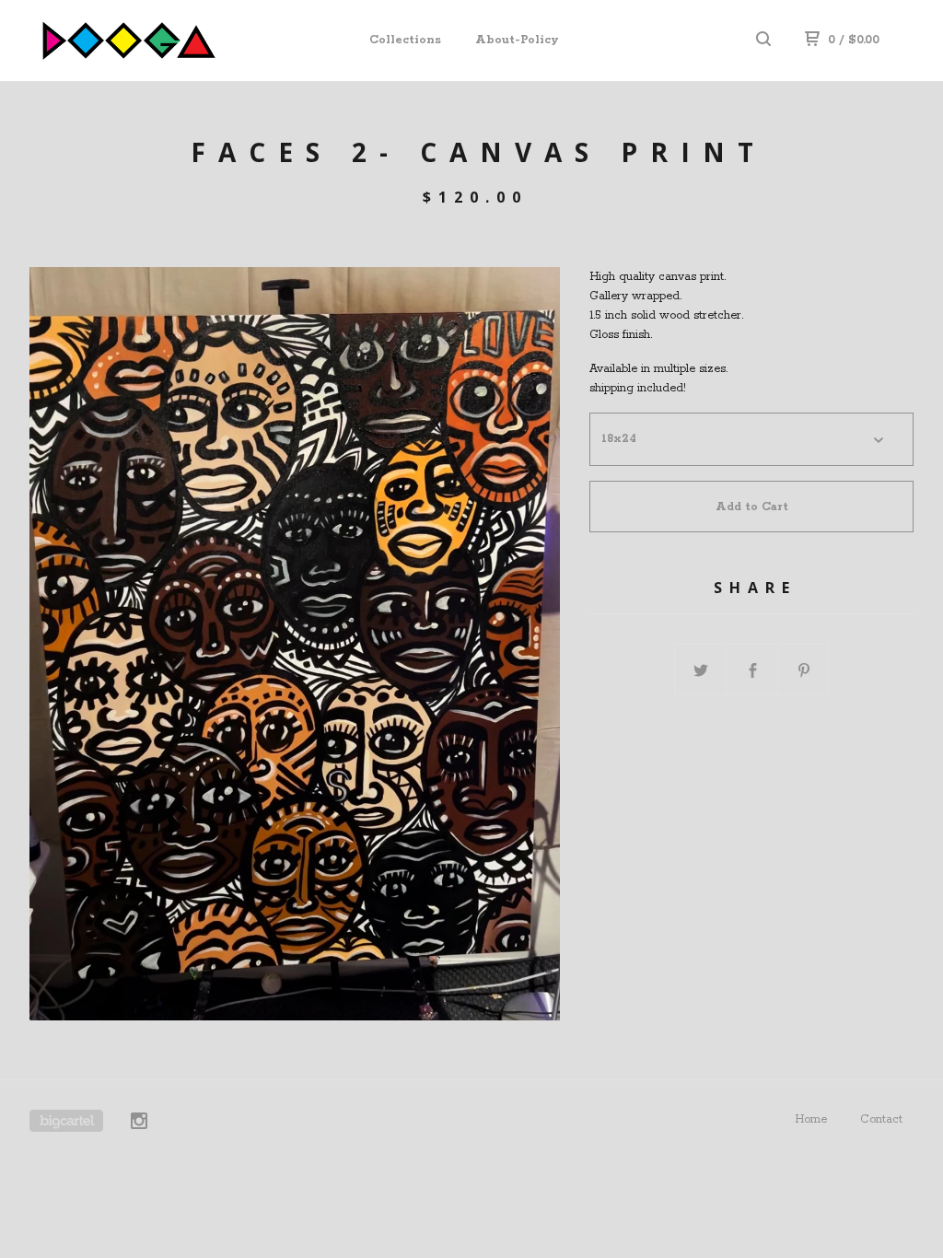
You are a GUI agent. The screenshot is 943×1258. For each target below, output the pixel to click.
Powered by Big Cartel (66, 1121)
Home (811, 1119)
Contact (881, 1119)
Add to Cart (752, 507)
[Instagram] (139, 1124)
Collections (405, 40)
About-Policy (517, 40)
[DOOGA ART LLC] (125, 40)
